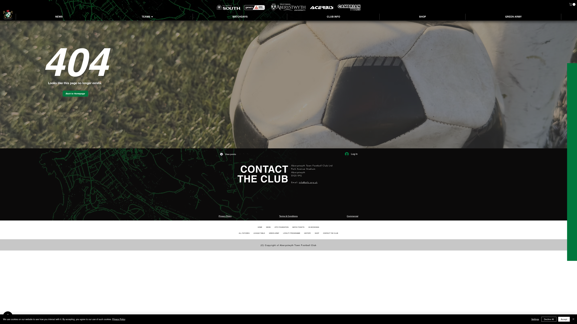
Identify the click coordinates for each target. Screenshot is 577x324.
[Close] (573, 319)
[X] (572, 299)
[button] (572, 4)
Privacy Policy (118, 319)
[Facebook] (572, 305)
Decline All (549, 319)
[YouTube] (572, 311)
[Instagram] (572, 293)
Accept (564, 319)
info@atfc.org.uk (308, 182)
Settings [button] (535, 319)
